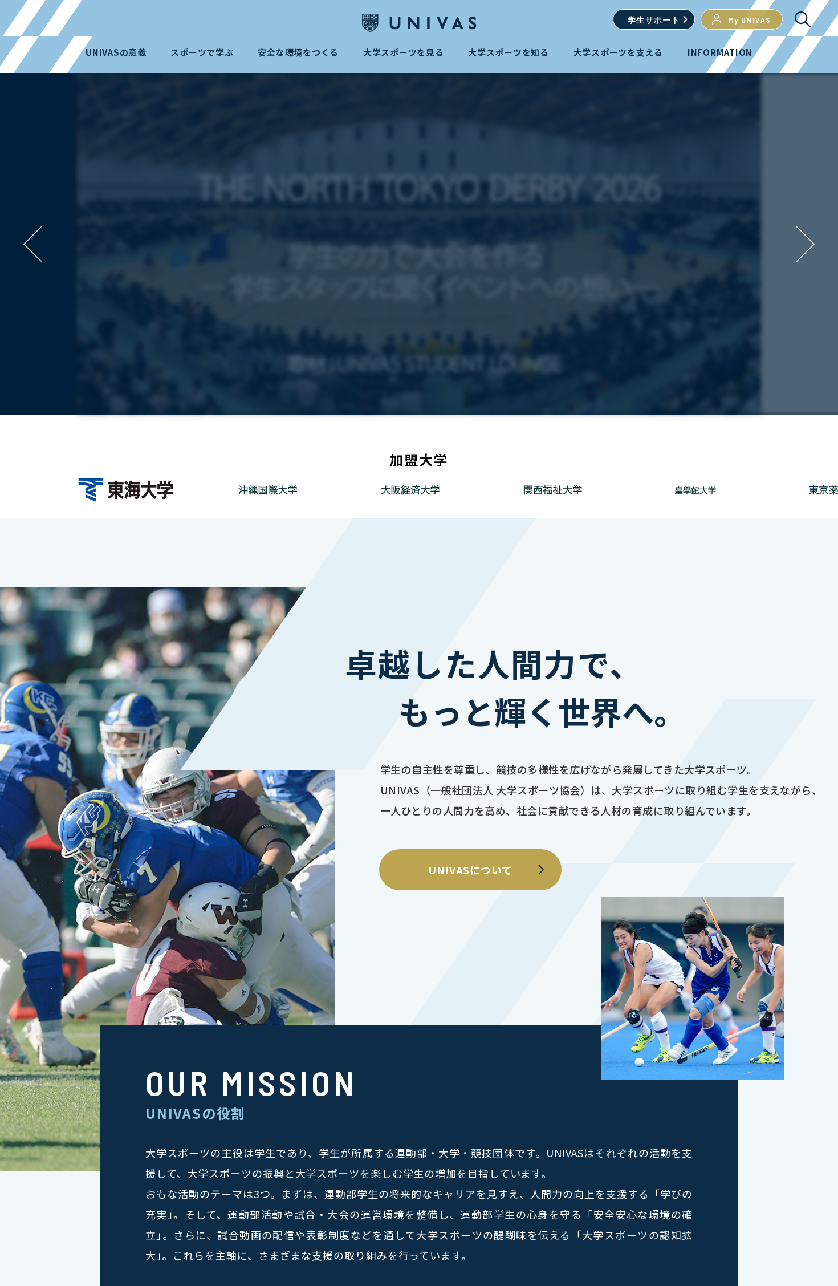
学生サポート (654, 20)
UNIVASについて (470, 869)
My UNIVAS (750, 20)
